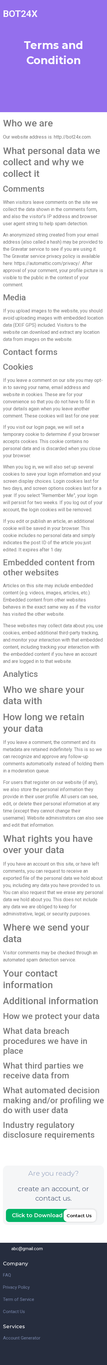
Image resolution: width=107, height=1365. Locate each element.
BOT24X (20, 13)
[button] (80, 1216)
